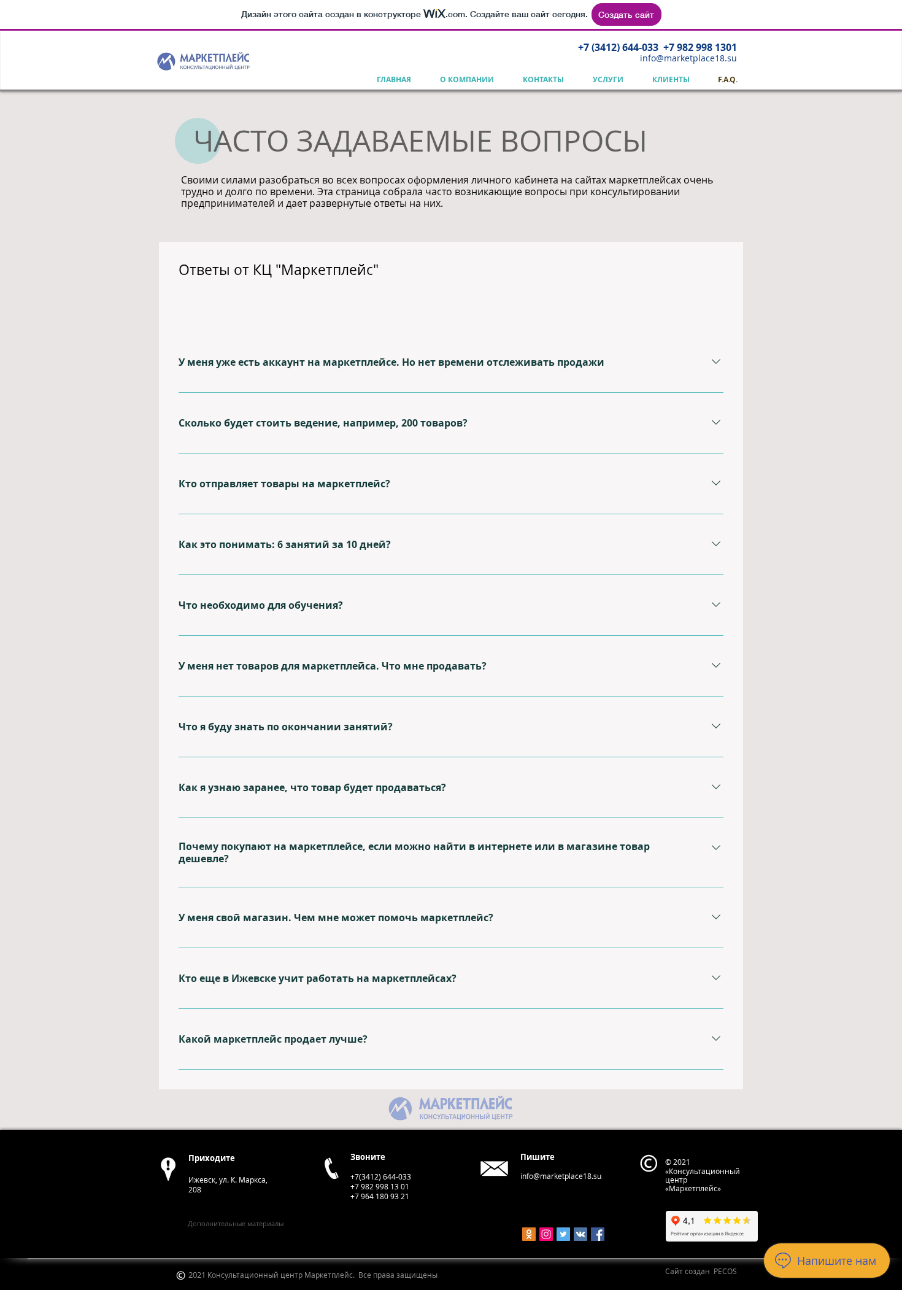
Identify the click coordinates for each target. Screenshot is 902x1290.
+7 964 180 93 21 (379, 1196)
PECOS (725, 1271)
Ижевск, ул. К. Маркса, (228, 1179)
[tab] (211, 309)
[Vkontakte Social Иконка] (580, 1234)
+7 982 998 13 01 (379, 1186)
